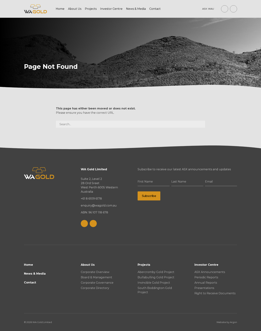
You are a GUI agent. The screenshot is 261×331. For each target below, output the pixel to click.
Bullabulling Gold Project (156, 277)
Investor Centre (111, 8)
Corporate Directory (95, 288)
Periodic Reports (206, 277)
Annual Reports (205, 282)
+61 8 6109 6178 (91, 198)
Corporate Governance (97, 282)
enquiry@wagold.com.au (99, 205)
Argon (233, 322)
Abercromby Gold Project (156, 272)
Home (60, 8)
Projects (91, 8)
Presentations (204, 288)
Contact (155, 8)
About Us (74, 8)
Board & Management (96, 277)
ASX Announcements (209, 272)
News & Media (136, 8)
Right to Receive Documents (214, 293)
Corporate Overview (95, 272)
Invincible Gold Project (154, 282)
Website (221, 322)
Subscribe (149, 196)
